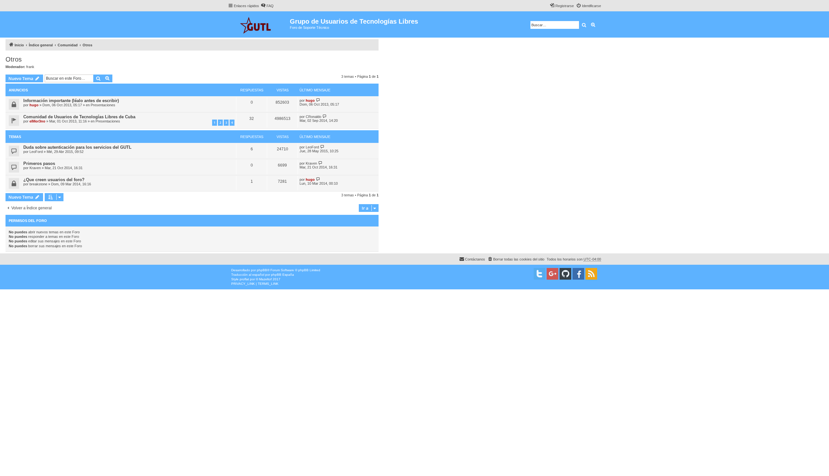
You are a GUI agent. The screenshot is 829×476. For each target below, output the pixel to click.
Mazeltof (265, 279)
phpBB (262, 270)
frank (30, 67)
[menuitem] (267, 6)
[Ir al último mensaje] (318, 100)
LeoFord (36, 152)
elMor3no (37, 121)
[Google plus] (552, 274)
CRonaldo (313, 117)
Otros (14, 59)
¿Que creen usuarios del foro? (54, 179)
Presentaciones (103, 105)
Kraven (35, 168)
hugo (34, 105)
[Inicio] (259, 24)
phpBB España (282, 274)
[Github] (565, 274)
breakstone (38, 184)
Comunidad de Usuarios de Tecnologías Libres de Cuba (79, 116)
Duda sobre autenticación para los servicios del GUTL (77, 147)
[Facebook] (578, 274)
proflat (244, 279)
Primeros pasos (39, 163)
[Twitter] (539, 274)
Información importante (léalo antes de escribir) (71, 100)
